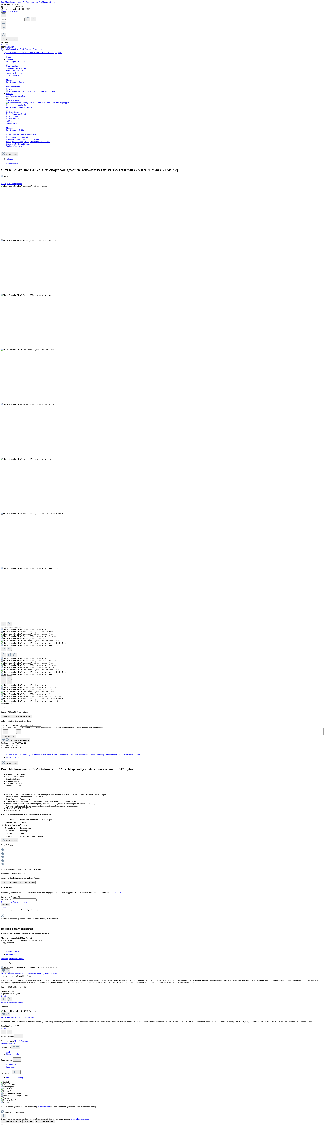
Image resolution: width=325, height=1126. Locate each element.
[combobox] (13, 19)
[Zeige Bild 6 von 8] (15, 627)
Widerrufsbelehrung (14, 1054)
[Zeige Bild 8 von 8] (20, 627)
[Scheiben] (37, 103)
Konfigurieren (28, 1121)
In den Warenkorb (8, 736)
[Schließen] (2, 652)
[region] (162, 443)
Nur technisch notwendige (11, 1121)
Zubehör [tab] (9, 954)
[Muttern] (30, 91)
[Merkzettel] (2, 31)
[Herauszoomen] (3, 655)
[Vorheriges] (3, 624)
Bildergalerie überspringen (11, 184)
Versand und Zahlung (14, 1077)
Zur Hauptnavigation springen (51, 2)
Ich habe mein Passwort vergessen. (15, 902)
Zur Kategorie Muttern (15, 82)
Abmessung (10, 725)
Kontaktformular (21, 1041)
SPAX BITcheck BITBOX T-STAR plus (17, 1017)
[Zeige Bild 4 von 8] (10, 627)
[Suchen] (27, 19)
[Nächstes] (9, 624)
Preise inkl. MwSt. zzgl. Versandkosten (16, 716)
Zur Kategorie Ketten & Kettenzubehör (22, 107)
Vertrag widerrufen (8, 1043)
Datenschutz (11, 1065)
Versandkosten (44, 1107)
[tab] (73, 755)
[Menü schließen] (7, 64)
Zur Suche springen (31, 2)
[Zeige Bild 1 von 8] (2, 627)
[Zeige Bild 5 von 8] (12, 627)
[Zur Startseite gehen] (10, 11)
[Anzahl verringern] (5, 731)
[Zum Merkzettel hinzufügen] (5, 970)
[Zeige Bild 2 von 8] (5, 627)
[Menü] (3, 14)
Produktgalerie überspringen (12, 959)
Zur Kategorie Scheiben (15, 96)
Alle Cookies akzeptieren (45, 1121)
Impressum (10, 1067)
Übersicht (5, 49)
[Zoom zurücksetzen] (9, 655)
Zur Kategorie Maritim (15, 130)
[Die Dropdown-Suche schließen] (33, 19)
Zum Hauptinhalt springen (12, 2)
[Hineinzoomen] (14, 655)
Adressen (29, 49)
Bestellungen (38, 49)
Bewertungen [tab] (11, 757)
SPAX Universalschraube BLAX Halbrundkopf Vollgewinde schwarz (29, 974)
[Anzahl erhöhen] (18, 731)
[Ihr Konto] (3, 35)
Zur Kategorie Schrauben (16, 61)
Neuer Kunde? (120, 892)
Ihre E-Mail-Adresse (10, 897)
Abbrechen (5, 907)
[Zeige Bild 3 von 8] (7, 627)
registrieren (9, 47)
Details (4, 996)
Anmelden (5, 44)
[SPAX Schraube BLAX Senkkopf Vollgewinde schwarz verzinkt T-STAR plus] (24, 186)
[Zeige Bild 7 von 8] (17, 627)
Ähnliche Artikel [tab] (13, 952)
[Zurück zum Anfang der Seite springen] (3, 1116)
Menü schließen (11, 40)
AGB (8, 1052)
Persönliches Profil (17, 49)
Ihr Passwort (7, 900)
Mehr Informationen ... (80, 1119)
